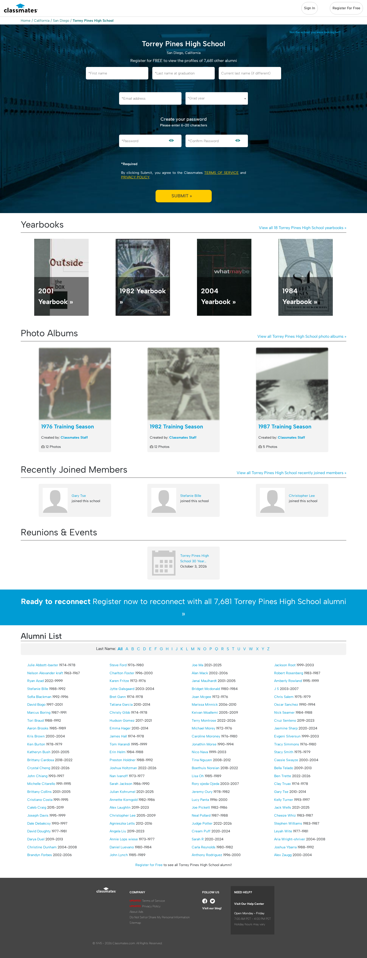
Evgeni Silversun (287, 736)
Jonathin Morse (204, 744)
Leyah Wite (283, 831)
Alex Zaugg (283, 855)
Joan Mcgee (201, 697)
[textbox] (216, 98)
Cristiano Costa (39, 800)
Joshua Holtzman (123, 768)
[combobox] (216, 98)
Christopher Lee (302, 496)
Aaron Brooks (37, 728)
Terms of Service (221, 173)
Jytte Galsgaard (122, 689)
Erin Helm (118, 752)
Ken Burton (36, 744)
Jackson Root (285, 665)
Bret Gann (118, 697)
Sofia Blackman (39, 697)
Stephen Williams (288, 823)
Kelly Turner (283, 800)
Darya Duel (35, 839)
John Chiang (37, 776)
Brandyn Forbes (39, 855)
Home (25, 20)
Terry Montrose (204, 720)
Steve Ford (118, 665)
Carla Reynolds (203, 847)
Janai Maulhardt (204, 681)
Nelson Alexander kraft (45, 673)
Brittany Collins (39, 792)
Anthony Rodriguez (207, 855)
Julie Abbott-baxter (42, 665)
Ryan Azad (35, 681)
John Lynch (119, 855)
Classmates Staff (74, 437)
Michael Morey (203, 728)
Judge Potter (202, 823)
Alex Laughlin (120, 807)
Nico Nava (200, 752)
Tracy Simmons (286, 744)
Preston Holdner (123, 760)
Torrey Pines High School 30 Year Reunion (194, 559)
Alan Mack (200, 673)
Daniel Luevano (122, 847)
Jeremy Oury (202, 792)
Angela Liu (118, 831)
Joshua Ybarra (285, 847)
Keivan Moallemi (205, 712)
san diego (61, 20)
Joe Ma (197, 665)
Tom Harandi (120, 744)
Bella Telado (283, 768)
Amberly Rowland (288, 681)
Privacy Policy (135, 177)
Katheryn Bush (38, 752)
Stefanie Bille (190, 496)
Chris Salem (284, 697)
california (41, 20)
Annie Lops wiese (124, 839)
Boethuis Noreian (205, 768)
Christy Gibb (120, 712)
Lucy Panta (200, 800)
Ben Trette (282, 776)
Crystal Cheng (38, 768)
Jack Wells (282, 807)
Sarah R (198, 839)
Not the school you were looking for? (315, 32)
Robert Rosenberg (288, 673)
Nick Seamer (284, 712)
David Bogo (36, 704)
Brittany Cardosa (40, 760)
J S (276, 689)
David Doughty (39, 831)
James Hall (118, 736)
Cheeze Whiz (285, 815)
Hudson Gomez (122, 720)
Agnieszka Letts (122, 823)
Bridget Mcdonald (206, 689)
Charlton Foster (122, 673)
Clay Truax (282, 784)
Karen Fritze (119, 681)
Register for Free (149, 865)
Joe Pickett (201, 807)
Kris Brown (36, 736)
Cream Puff (201, 831)
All (120, 648)
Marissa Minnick (205, 704)
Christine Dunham (42, 847)
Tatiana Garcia (121, 704)
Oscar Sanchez (286, 704)
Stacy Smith (283, 752)
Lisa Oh (198, 776)
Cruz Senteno (285, 720)
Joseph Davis (37, 815)
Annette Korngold (124, 800)
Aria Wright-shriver (289, 839)
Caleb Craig (36, 807)
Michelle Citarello (41, 784)
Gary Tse (79, 496)
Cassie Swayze (286, 760)
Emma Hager (120, 728)
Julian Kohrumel (122, 792)
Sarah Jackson (121, 784)
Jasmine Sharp (286, 728)
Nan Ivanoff (119, 776)
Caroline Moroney (206, 736)
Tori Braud (35, 720)
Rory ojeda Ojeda (205, 784)
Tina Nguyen (202, 760)
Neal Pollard (201, 815)
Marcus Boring (38, 712)
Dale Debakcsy (39, 823)
